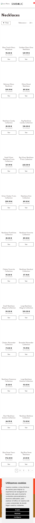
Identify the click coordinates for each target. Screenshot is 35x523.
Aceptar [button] (17, 510)
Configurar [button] (17, 517)
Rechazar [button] (18, 513)
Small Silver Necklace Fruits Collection (8, 159)
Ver (8, 59)
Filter (7, 23)
